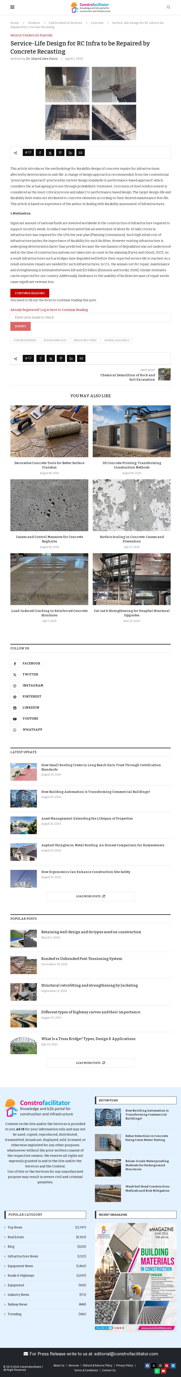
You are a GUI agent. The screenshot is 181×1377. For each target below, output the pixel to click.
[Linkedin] (173, 1365)
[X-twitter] (153, 1365)
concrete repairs (24, 340)
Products (34, 22)
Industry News (47, 1295)
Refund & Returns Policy (97, 1365)
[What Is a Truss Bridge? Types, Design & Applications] (23, 1045)
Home (14, 22)
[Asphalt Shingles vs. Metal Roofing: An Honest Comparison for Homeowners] (23, 852)
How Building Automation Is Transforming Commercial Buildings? (95, 792)
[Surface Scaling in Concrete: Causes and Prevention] (132, 505)
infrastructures (85, 340)
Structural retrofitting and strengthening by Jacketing (89, 985)
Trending (47, 1314)
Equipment (47, 1285)
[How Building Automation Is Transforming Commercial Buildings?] (23, 798)
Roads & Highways (47, 1275)
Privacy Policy (124, 1365)
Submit (20, 326)
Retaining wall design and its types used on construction (91, 932)
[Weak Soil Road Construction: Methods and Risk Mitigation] (108, 1193)
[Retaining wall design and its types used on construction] (23, 938)
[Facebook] (147, 1365)
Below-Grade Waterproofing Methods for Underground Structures (147, 1165)
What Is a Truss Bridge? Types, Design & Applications (88, 1039)
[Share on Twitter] (50, 152)
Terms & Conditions (86, 1370)
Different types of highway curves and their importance (90, 1012)
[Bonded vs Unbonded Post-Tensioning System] (23, 965)
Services (73, 1365)
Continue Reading (30, 293)
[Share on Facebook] (40, 152)
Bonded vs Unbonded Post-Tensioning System (82, 959)
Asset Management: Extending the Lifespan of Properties (87, 818)
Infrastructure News (47, 1256)
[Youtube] (163, 1371)
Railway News (47, 1304)
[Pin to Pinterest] (60, 152)
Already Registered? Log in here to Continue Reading (49, 310)
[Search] (168, 7)
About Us (58, 1365)
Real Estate (47, 1237)
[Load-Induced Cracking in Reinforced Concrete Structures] (49, 579)
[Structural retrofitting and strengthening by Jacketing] (23, 992)
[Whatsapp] (157, 1371)
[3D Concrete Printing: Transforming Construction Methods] (132, 431)
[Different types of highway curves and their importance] (23, 1018)
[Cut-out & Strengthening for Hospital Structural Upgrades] (132, 579)
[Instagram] (160, 1365)
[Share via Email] (80, 152)
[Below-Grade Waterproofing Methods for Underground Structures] (108, 1168)
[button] (100, 1278)
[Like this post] (29, 152)
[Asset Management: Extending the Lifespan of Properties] (23, 825)
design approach (55, 340)
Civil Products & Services (65, 22)
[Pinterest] (166, 1365)
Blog (47, 1247)
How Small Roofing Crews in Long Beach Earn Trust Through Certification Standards (101, 767)
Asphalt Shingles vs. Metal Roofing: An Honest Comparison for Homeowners (102, 845)
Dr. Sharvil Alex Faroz (42, 59)
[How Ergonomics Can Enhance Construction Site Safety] (23, 879)
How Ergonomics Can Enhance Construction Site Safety (85, 872)
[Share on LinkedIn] (70, 152)
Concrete (97, 22)
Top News (47, 1227)
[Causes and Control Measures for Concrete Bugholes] (49, 505)
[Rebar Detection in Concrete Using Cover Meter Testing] (108, 1142)
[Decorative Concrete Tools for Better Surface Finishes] (49, 431)
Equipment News (47, 1266)
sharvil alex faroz (116, 340)
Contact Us (109, 1370)
